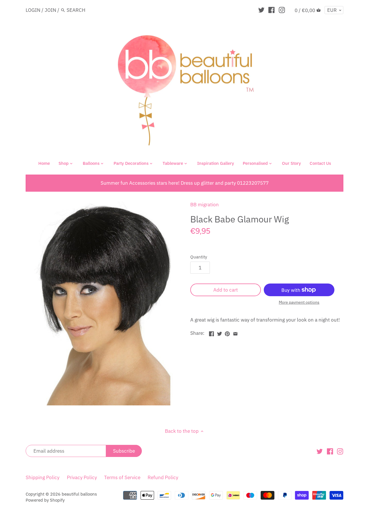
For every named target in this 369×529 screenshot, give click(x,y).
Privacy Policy (82, 477)
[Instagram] (282, 9)
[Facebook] (271, 9)
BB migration (204, 204)
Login (33, 10)
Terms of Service (122, 477)
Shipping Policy (42, 477)
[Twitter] (261, 9)
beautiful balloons (79, 494)
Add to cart (225, 290)
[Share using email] (235, 332)
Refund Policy (163, 477)
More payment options (299, 302)
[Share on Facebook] (211, 332)
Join (50, 10)
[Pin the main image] (227, 332)
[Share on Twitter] (219, 332)
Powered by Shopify (45, 500)
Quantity (198, 256)
